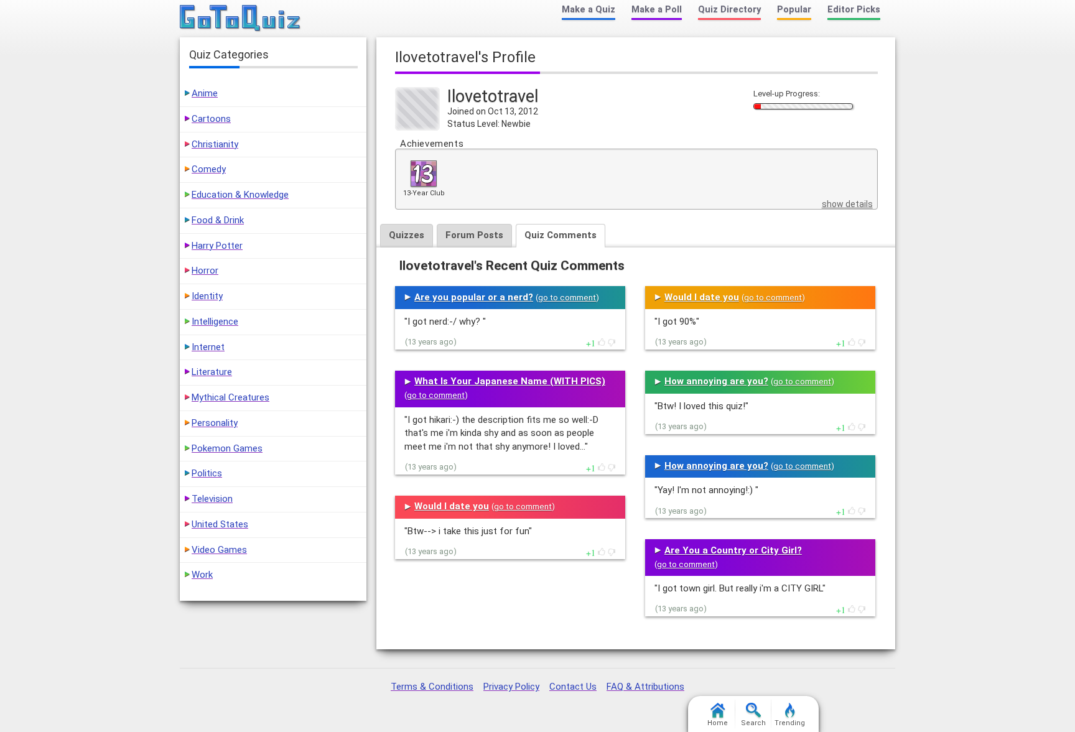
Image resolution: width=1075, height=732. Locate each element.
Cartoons (211, 118)
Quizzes (406, 235)
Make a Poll (656, 9)
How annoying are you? (716, 381)
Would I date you (451, 506)
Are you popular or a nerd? (473, 297)
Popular (794, 9)
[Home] (240, 18)
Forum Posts (474, 235)
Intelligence (215, 321)
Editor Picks (853, 9)
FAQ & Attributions (645, 686)
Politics (207, 473)
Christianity (215, 144)
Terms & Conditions (432, 686)
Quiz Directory (729, 9)
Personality (215, 423)
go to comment (567, 297)
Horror (205, 270)
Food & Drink (218, 220)
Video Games (219, 549)
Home (717, 723)
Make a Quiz (588, 9)
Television (212, 498)
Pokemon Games (227, 448)
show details (847, 204)
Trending (790, 723)
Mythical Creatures (230, 397)
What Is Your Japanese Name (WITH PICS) (509, 381)
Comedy (209, 169)
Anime (205, 93)
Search (753, 723)
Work (202, 574)
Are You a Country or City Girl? (733, 550)
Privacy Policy (511, 686)
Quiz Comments (560, 235)
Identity (207, 296)
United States (220, 524)
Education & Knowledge (240, 194)
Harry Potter (217, 245)
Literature (212, 372)
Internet (208, 347)
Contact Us (573, 686)
